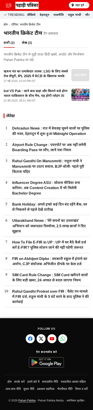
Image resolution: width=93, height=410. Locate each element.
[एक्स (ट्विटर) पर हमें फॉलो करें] (41, 338)
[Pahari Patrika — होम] (40, 5)
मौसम (89, 14)
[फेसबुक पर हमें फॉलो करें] (30, 338)
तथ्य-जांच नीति (13, 389)
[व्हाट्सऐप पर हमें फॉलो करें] (62, 338)
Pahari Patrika (27, 400)
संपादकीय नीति (50, 381)
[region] (58, 15)
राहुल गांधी (74, 14)
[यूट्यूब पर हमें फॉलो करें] (51, 338)
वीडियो (31, 14)
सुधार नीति (28, 389)
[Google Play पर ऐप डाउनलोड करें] (46, 362)
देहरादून (44, 14)
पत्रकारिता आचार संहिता (73, 381)
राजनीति (58, 14)
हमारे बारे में (33, 381)
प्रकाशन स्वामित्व (45, 389)
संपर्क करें (19, 381)
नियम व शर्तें (81, 389)
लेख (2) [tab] (27, 42)
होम (6, 24)
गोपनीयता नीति (64, 389)
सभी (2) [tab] (9, 42)
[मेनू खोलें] (9, 5)
